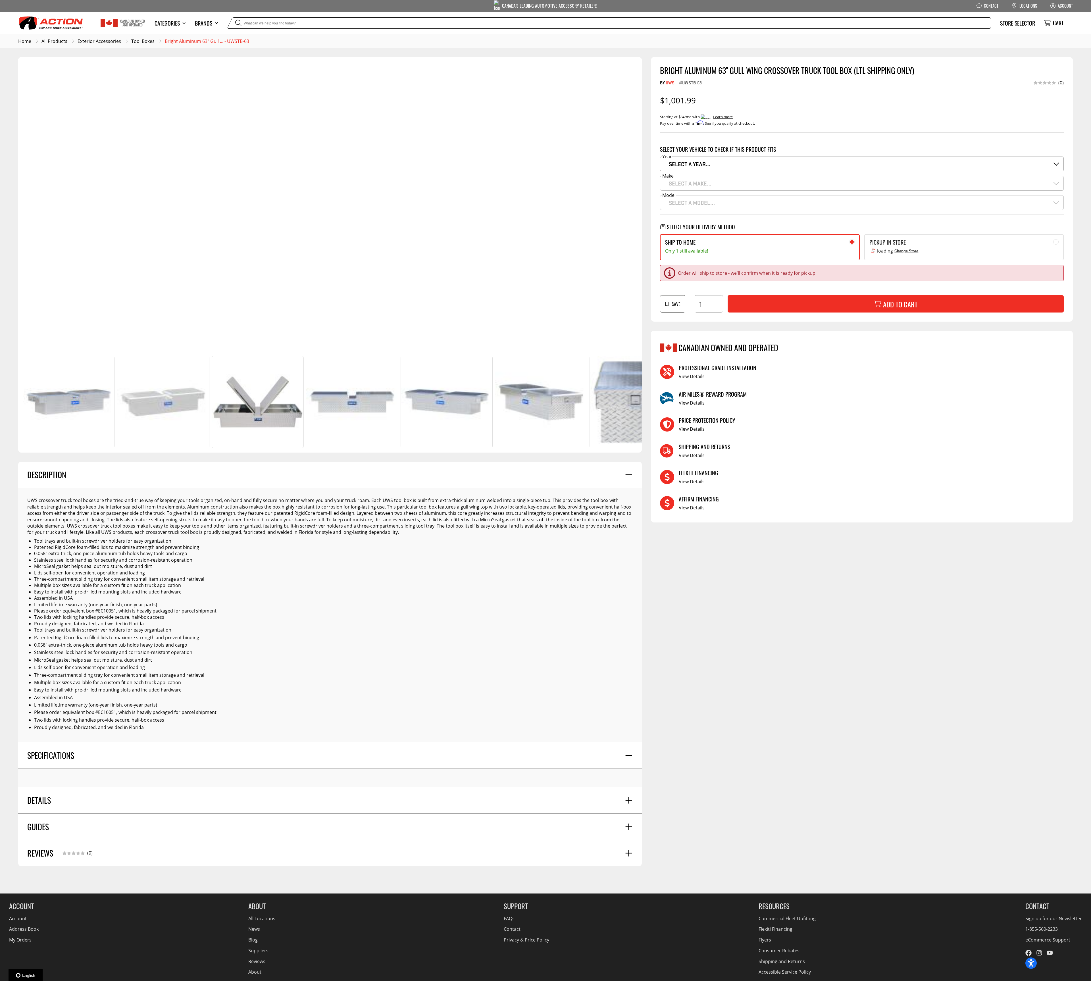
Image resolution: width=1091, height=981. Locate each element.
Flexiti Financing (775, 929)
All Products (54, 41)
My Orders (20, 940)
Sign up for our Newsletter (1053, 918)
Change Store (906, 251)
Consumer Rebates (779, 950)
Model (669, 195)
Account (18, 918)
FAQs (509, 918)
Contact (512, 929)
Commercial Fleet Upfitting (787, 918)
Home (24, 41)
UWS (670, 83)
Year (667, 156)
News (254, 929)
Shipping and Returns (782, 961)
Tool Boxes (143, 41)
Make (668, 176)
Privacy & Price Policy (526, 940)
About (254, 972)
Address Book (24, 929)
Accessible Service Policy (785, 972)
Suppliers (258, 950)
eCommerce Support (1047, 940)
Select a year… (689, 164)
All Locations (261, 918)
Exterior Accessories (99, 41)
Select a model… (692, 202)
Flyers (765, 940)
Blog (253, 940)
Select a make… (690, 183)
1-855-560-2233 (1041, 929)
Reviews (256, 961)
